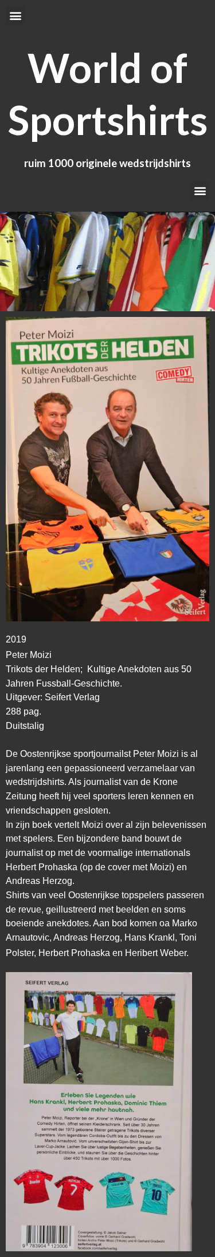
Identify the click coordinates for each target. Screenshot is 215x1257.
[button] (15, 15)
